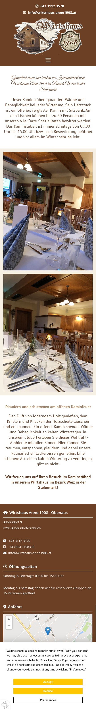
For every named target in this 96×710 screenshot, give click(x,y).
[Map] (47, 636)
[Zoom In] (9, 619)
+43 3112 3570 (52, 6)
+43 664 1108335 (21, 547)
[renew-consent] (5, 705)
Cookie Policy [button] (64, 664)
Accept (48, 682)
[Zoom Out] (9, 626)
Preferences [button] (77, 669)
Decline (48, 691)
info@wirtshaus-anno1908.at (52, 12)
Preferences (48, 700)
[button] (48, 60)
